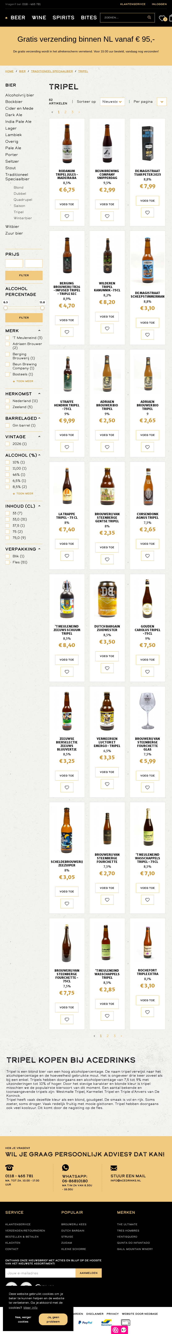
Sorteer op (86, 102)
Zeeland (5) (23, 407)
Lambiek (13, 134)
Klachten (12, 1243)
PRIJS (12, 254)
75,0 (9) (19, 538)
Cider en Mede (19, 108)
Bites (89, 18)
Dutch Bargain (72, 1230)
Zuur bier (14, 233)
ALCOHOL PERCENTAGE (20, 291)
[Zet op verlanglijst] (66, 216)
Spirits (63, 18)
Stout (10, 167)
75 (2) (18, 532)
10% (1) (19, 462)
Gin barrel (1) (24, 425)
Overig (11, 141)
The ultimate (127, 1224)
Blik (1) (18, 556)
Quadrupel (23, 199)
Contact (11, 1249)
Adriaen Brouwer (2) (27, 346)
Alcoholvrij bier (19, 95)
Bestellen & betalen (22, 1236)
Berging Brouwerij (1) (24, 356)
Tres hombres (128, 1230)
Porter (11, 154)
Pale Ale (13, 147)
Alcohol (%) (21, 455)
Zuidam (66, 1243)
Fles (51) (20, 562)
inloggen (159, 4)
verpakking (20, 549)
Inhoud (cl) (20, 506)
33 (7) (17, 513)
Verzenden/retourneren (25, 1230)
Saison (19, 205)
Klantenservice (18, 1224)
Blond (18, 187)
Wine (39, 18)
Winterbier (23, 218)
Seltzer (12, 161)
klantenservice (133, 4)
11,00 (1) (19, 468)
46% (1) (19, 475)
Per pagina (143, 102)
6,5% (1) (19, 481)
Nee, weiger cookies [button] (23, 1319)
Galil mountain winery (135, 1249)
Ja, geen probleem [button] (53, 1319)
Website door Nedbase (140, 1314)
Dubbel (20, 193)
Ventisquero (127, 1236)
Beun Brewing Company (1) (25, 366)
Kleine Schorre (73, 1249)
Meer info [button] (30, 1307)
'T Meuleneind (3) (27, 338)
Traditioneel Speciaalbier (17, 177)
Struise (67, 1236)
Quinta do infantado (133, 1243)
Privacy (113, 1314)
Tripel (18, 212)
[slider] (5, 308)
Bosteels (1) (23, 374)
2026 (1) (20, 444)
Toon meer (24, 381)
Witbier (12, 226)
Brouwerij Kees (73, 1224)
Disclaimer (94, 1314)
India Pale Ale (18, 121)
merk (12, 331)
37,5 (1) (19, 526)
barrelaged (21, 418)
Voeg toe (67, 204)
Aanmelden (89, 1273)
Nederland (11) (25, 401)
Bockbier (14, 101)
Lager (11, 128)
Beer (17, 18)
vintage (15, 437)
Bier (10, 85)
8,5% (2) (20, 487)
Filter (24, 275)
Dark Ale (13, 114)
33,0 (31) (20, 519)
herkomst (18, 394)
